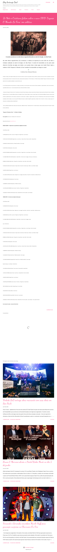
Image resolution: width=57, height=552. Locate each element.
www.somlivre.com (13, 121)
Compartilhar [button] (49, 309)
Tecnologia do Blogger (29, 547)
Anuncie (38, 9)
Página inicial (5, 9)
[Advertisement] (28, 351)
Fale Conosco (13, 9)
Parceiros (26, 9)
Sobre (20, 9)
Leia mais (52, 419)
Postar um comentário (15, 419)
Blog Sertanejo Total (10, 2)
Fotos (32, 9)
